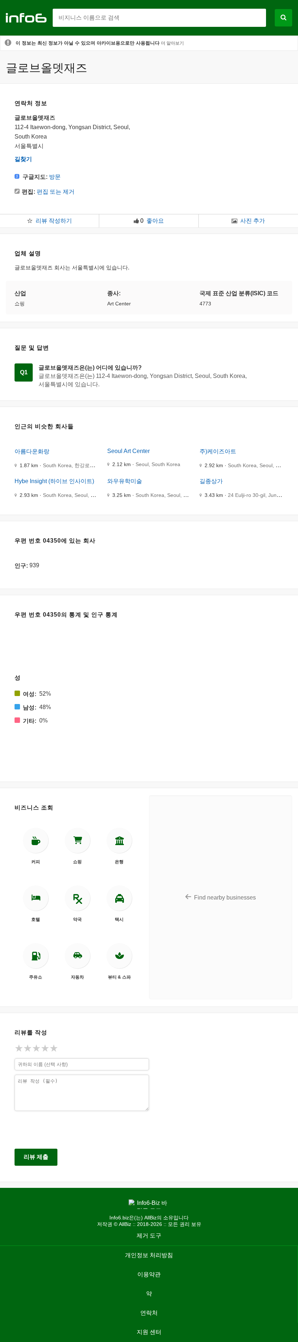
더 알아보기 (172, 43)
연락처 (149, 1313)
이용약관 (149, 1274)
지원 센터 (149, 1332)
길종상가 (211, 481)
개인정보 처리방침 (149, 1255)
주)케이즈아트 (218, 451)
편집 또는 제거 (55, 192)
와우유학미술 (124, 481)
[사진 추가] (234, 221)
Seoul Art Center (128, 451)
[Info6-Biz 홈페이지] (29, 17)
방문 (55, 177)
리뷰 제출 (36, 1157)
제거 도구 (149, 1235)
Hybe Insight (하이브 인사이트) (54, 481)
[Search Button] (283, 17)
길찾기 (23, 159)
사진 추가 (252, 221)
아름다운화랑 (32, 451)
